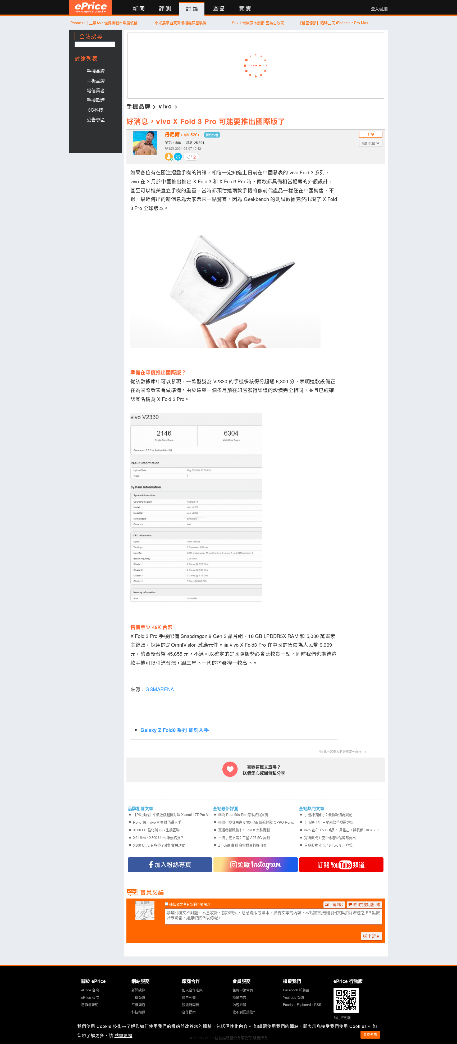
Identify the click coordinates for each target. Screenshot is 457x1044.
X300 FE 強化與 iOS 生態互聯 (156, 829)
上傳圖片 (335, 904)
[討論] (191, 9)
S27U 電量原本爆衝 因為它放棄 (258, 22)
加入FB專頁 (170, 864)
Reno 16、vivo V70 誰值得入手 (157, 822)
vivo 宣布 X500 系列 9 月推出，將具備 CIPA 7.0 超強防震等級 (343, 829)
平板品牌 (96, 80)
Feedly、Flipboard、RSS (302, 1004)
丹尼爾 (182, 134)
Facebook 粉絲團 (296, 989)
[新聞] (138, 9)
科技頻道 (138, 1011)
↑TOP (402, 1012)
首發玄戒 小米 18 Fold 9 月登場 (328, 845)
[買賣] (245, 9)
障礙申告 (239, 997)
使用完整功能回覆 (366, 904)
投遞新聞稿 (190, 1004)
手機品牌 (96, 70)
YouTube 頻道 (293, 997)
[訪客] (145, 917)
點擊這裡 (123, 1035)
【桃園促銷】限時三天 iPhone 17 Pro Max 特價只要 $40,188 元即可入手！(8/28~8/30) (335, 22)
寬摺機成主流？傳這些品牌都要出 (330, 837)
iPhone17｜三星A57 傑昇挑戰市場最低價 (104, 22)
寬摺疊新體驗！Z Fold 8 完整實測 (244, 829)
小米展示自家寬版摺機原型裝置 (181, 22)
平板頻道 (138, 1004)
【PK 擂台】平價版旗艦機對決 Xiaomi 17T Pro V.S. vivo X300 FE (172, 814)
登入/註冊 (379, 8)
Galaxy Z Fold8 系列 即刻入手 (174, 729)
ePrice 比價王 (90, 7)
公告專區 (96, 119)
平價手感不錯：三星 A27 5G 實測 (244, 837)
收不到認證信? (243, 1011)
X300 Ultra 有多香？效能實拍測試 (159, 845)
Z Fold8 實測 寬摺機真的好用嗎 (242, 845)
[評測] (165, 9)
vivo (165, 106)
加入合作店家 (192, 989)
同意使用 (370, 1034)
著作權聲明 (89, 1004)
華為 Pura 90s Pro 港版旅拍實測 (243, 814)
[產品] (218, 9)
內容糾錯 (239, 1004)
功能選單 (369, 143)
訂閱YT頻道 (341, 864)
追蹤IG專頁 (255, 864)
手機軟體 (96, 100)
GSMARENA (160, 689)
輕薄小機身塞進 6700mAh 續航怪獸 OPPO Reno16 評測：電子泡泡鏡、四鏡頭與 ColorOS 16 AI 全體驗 (257, 822)
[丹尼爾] (145, 147)
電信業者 (96, 90)
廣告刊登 (189, 997)
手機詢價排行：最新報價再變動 (328, 814)
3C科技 (95, 109)
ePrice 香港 (90, 997)
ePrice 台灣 (90, 989)
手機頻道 (138, 997)
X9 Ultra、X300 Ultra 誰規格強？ (158, 837)
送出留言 (371, 936)
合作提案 (189, 1011)
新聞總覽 (138, 989)
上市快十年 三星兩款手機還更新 (328, 822)
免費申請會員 (242, 989)
